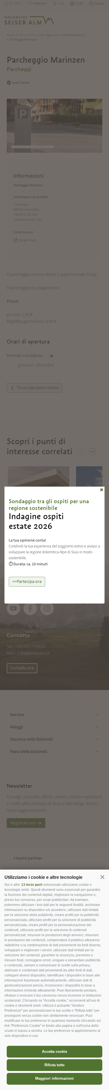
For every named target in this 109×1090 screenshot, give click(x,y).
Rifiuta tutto (54, 1065)
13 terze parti (31, 885)
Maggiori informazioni (54, 1078)
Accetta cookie (54, 1051)
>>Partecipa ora (27, 581)
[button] (102, 877)
